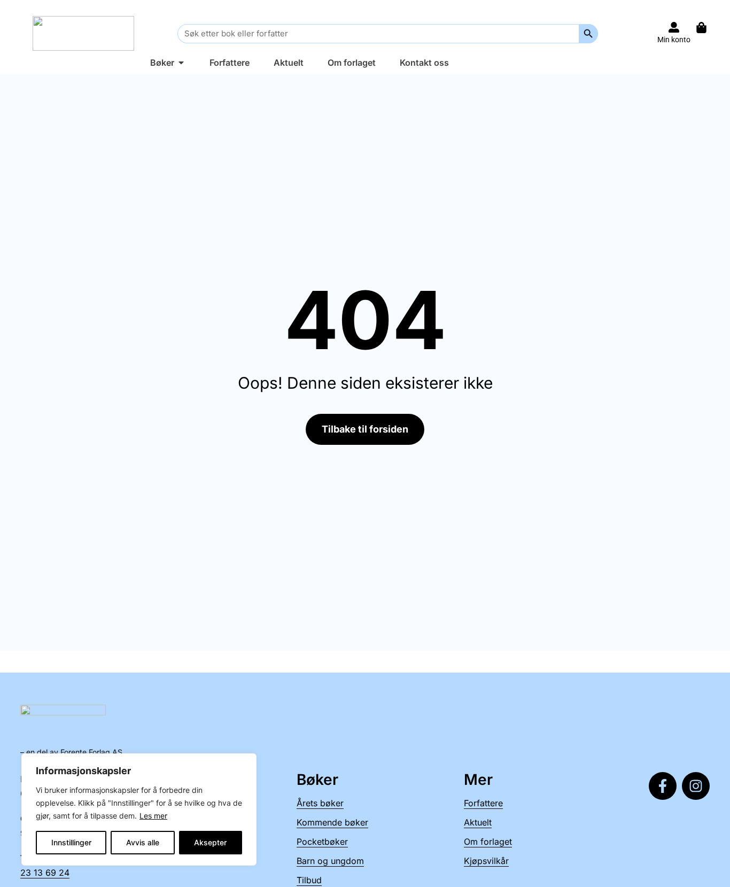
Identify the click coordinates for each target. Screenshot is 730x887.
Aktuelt (478, 822)
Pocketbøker (322, 841)
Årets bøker (320, 803)
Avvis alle (142, 842)
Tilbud (309, 880)
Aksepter (210, 842)
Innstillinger (71, 842)
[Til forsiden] (83, 33)
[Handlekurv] (707, 27)
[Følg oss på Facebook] (663, 786)
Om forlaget (488, 841)
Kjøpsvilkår (486, 860)
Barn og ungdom (330, 860)
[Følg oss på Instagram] (696, 786)
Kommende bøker (332, 822)
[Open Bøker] (181, 62)
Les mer (153, 815)
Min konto (673, 39)
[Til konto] (674, 27)
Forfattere (483, 803)
